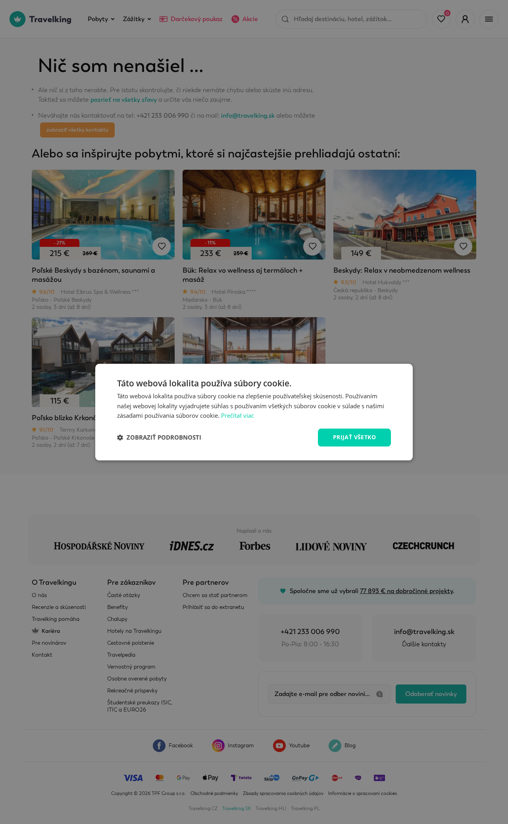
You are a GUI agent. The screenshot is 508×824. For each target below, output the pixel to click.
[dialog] (254, 412)
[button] (159, 437)
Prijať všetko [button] (354, 437)
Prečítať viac (237, 416)
